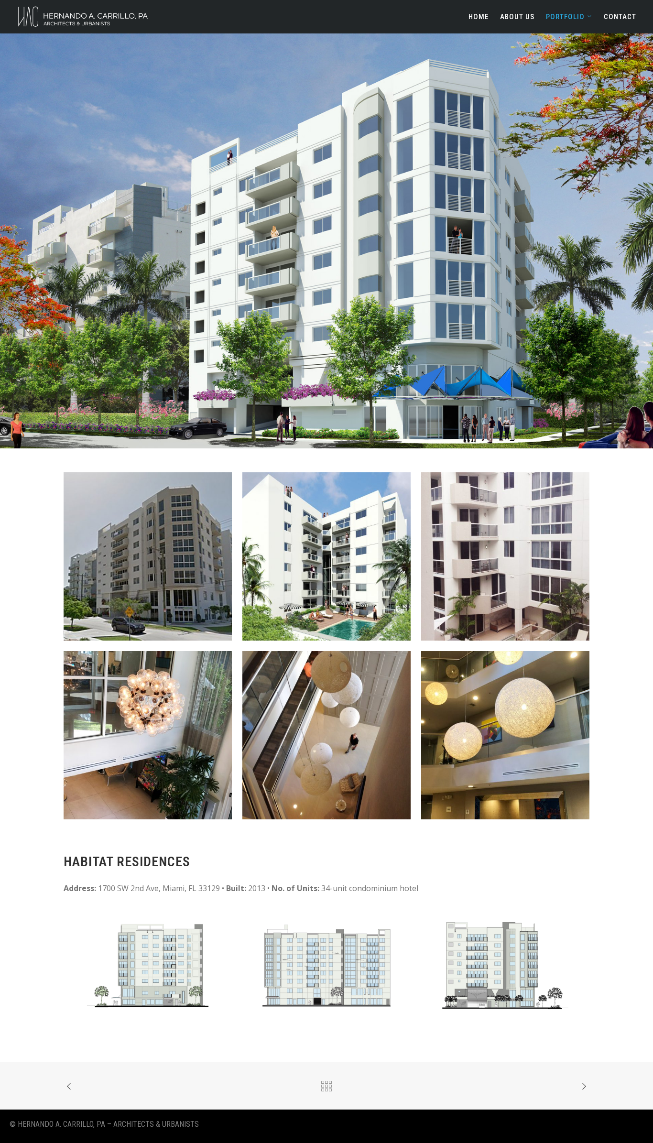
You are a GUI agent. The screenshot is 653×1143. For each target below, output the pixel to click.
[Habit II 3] (326, 556)
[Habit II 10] (326, 735)
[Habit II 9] (505, 556)
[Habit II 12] (505, 965)
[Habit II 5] (148, 735)
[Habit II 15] (148, 965)
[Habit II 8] (505, 735)
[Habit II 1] (148, 556)
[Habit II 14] (326, 965)
